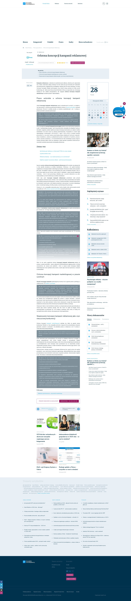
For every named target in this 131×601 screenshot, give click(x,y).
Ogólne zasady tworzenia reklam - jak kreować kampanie (55, 160)
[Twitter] (1, 584)
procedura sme (69, 490)
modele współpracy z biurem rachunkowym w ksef (36, 490)
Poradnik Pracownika (56, 564)
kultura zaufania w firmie (66, 488)
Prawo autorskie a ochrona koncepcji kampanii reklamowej (52, 72)
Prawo (61, 42)
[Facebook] (1, 582)
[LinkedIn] (1, 587)
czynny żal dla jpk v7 (54, 486)
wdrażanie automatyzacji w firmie (81, 488)
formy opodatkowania (89, 485)
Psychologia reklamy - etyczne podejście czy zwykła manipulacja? (97, 282)
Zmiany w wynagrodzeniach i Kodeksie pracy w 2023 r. (96, 517)
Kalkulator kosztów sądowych (98, 234)
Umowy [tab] (89, 319)
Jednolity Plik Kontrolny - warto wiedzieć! (93, 531)
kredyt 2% (72, 491)
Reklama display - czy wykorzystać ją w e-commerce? (55, 157)
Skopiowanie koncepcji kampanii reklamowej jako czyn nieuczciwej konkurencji (56, 76)
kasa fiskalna (35, 485)
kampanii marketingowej (53, 323)
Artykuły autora (29, 64)
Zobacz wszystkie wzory (93, 353)
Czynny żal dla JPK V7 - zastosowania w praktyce (65, 509)
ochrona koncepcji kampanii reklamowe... (46, 62)
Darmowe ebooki (68, 3)
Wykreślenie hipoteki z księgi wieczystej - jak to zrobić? (97, 199)
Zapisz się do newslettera (77, 63)
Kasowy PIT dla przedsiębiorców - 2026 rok (35, 525)
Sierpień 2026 (98, 101)
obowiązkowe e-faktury (62, 491)
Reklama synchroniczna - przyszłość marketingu (50, 393)
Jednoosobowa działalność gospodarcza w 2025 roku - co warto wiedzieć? (69, 436)
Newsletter (69, 575)
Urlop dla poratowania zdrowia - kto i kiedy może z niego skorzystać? (99, 216)
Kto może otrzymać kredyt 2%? (90, 541)
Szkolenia (80, 3)
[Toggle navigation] (107, 3)
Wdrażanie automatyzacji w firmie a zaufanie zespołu (66, 538)
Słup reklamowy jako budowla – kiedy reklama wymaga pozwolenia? (97, 375)
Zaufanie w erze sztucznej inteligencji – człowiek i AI (65, 517)
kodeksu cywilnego (50, 283)
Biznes (25, 42)
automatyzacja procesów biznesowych (33, 488)
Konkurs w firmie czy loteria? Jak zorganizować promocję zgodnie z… (97, 362)
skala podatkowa (36, 486)
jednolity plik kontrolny (49, 491)
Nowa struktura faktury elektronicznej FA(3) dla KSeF (96, 509)
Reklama (57, 3)
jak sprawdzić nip (27, 485)
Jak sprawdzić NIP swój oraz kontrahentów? (34, 503)
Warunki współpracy (48, 591)
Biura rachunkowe (85, 42)
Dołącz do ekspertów (70, 568)
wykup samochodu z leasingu (47, 485)
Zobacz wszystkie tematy (43, 493)
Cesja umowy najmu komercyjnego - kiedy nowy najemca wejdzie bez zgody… (98, 372)
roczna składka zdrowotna (61, 485)
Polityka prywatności (27, 591)
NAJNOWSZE (90, 147)
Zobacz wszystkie (91, 184)
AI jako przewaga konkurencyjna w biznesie (63, 529)
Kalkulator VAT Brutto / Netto (98, 253)
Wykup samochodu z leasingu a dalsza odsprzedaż (36, 511)
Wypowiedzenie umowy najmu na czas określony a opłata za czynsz (99, 221)
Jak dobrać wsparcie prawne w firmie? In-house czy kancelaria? (98, 368)
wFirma (53, 567)
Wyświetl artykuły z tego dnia (95, 123)
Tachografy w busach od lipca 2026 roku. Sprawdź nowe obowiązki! (98, 383)
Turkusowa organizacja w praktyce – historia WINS (65, 521)
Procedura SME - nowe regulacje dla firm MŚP (94, 513)
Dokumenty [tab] (96, 319)
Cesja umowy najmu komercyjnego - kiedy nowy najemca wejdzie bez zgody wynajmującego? (97, 169)
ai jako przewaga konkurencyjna (51, 488)
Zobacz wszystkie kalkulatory (94, 257)
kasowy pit (72, 485)
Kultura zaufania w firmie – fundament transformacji (65, 534)
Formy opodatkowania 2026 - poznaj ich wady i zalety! (37, 541)
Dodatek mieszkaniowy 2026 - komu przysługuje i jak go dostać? (99, 210)
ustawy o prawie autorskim (53, 189)
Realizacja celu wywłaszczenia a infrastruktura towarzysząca (96, 379)
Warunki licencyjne (70, 591)
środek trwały (79, 485)
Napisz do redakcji (71, 578)
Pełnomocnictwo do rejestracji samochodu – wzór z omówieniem (98, 205)
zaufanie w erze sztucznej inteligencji (84, 486)
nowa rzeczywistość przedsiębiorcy (98, 488)
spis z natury (45, 486)
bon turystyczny (33, 493)
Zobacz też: (41, 147)
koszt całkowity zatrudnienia (67, 486)
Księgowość (37, 42)
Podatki (50, 42)
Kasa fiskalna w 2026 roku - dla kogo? (33, 507)
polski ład (100, 491)
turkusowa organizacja (100, 486)
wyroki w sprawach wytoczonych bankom (86, 491)
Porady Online (46, 3)
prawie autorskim (70, 107)
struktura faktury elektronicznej (56, 490)
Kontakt (67, 564)
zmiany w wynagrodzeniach (80, 490)
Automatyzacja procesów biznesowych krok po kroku (66, 525)
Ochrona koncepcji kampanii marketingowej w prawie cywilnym (53, 74)
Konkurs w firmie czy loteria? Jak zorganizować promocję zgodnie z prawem (97, 152)
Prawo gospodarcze (92, 358)
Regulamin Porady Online (59, 591)
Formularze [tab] (105, 319)
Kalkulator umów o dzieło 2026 (99, 249)
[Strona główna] (23, 47)
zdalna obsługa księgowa (37, 491)
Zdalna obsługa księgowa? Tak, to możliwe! (93, 527)
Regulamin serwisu (37, 591)
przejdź (119, 114)
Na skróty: (40, 70)
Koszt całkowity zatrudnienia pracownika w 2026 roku (66, 513)
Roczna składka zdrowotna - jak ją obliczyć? (34, 515)
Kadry (71, 42)
